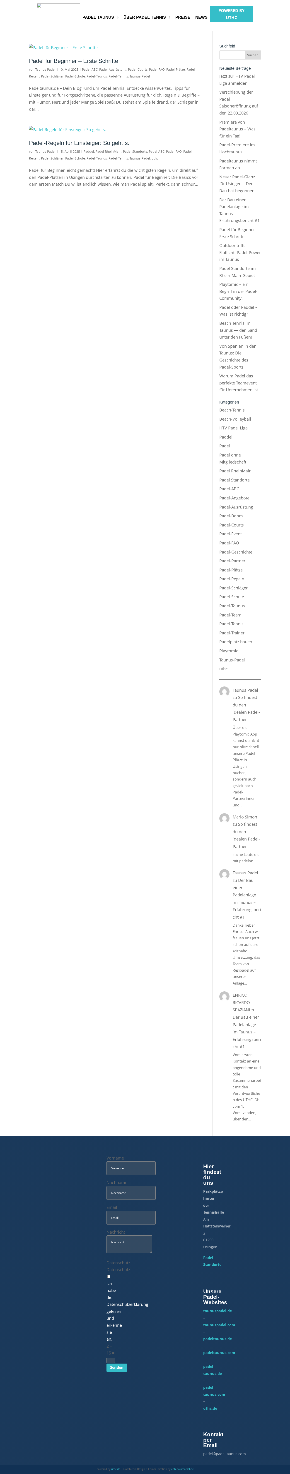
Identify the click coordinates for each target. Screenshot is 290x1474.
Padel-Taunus (97, 76)
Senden (116, 1367)
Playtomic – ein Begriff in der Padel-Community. (238, 291)
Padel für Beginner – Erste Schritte (73, 60)
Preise (182, 18)
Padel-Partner (232, 561)
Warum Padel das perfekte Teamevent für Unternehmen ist (238, 382)
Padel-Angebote (234, 498)
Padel (224, 446)
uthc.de (115, 1469)
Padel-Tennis (118, 76)
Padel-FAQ (157, 69)
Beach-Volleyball (235, 419)
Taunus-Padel (140, 76)
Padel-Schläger (52, 76)
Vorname (115, 1158)
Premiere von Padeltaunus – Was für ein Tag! (237, 129)
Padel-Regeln (231, 578)
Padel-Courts (137, 69)
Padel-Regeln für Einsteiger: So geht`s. (79, 143)
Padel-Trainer (231, 633)
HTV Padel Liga (233, 428)
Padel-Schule (75, 76)
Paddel (89, 151)
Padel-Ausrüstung (112, 69)
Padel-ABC (90, 69)
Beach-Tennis (232, 410)
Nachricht (115, 1232)
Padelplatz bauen (235, 641)
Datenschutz (118, 1262)
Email (111, 1207)
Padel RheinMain (108, 151)
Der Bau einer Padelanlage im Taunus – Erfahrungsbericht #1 (247, 1031)
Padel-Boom (231, 516)
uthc (155, 158)
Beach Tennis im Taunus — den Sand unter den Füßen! (238, 330)
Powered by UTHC (231, 14)
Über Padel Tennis (144, 18)
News (201, 18)
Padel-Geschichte (235, 552)
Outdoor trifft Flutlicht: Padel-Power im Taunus (240, 252)
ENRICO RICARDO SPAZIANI (241, 1002)
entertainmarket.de (182, 1469)
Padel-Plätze (175, 69)
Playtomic (228, 650)
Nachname (116, 1182)
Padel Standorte (135, 151)
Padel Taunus (98, 18)
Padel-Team (230, 615)
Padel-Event (230, 533)
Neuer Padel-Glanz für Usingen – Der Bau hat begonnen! (237, 183)
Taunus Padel (45, 69)
